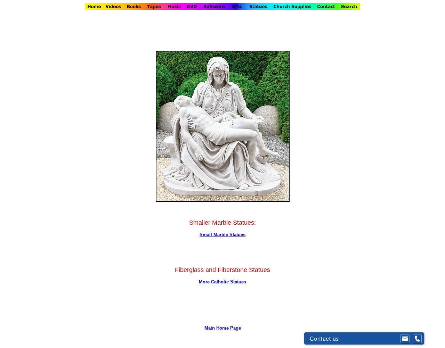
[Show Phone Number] (417, 338)
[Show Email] (405, 338)
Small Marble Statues (222, 234)
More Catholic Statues (222, 281)
